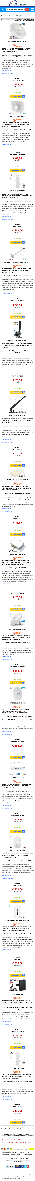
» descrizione (6, 70)
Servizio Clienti (29, 1139)
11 (20, 15)
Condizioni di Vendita (12, 1142)
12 (24, 15)
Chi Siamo (7, 1139)
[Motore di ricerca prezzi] (18, 1166)
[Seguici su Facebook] (22, 1166)
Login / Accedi (22, 1142)
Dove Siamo (14, 1139)
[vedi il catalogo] (32, 10)
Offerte (5, 1142)
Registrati (29, 1142)
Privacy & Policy (18, 1144)
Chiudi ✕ (31, 1174)
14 (32, 15)
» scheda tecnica (7, 73)
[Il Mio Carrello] (2, 10)
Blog (3, 1139)
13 (28, 15)
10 (17, 15)
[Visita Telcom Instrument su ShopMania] (10, 1166)
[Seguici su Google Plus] (28, 1166)
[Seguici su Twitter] (25, 1166)
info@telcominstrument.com (12, 1160)
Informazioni (21, 1139)
